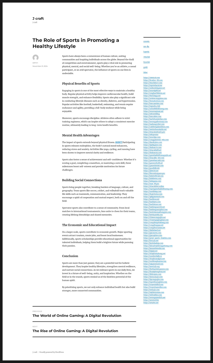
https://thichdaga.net (151, 96)
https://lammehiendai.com (154, 248)
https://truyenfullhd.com (153, 285)
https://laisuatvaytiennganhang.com (157, 246)
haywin (146, 52)
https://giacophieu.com (152, 235)
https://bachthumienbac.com (155, 119)
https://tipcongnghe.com (153, 279)
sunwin (146, 41)
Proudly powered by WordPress (51, 352)
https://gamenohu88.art (153, 163)
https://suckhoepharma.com (154, 261)
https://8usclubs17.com (152, 83)
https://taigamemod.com (153, 264)
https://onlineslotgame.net (154, 88)
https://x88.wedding (151, 114)
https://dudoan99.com (152, 153)
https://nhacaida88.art (152, 150)
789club (146, 57)
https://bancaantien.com (153, 103)
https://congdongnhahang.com (156, 222)
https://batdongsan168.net (154, 207)
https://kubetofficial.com (153, 176)
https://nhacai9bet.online (153, 186)
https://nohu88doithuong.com (155, 109)
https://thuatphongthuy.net (154, 272)
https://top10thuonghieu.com (155, 282)
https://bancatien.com (152, 116)
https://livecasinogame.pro (154, 173)
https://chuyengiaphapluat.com (156, 220)
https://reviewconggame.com (155, 98)
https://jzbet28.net (150, 171)
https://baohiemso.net (152, 204)
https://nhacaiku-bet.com (153, 158)
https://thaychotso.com (152, 194)
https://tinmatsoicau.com (153, 101)
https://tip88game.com (152, 145)
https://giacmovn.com (152, 233)
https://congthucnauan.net (154, 228)
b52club (146, 62)
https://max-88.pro (151, 184)
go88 (145, 67)
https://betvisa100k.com (153, 215)
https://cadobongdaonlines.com (156, 127)
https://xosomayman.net (153, 111)
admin (35, 63)
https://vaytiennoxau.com (153, 292)
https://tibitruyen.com (152, 274)
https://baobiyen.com (152, 202)
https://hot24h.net (150, 241)
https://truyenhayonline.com (155, 287)
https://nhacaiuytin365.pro (154, 132)
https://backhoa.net (151, 199)
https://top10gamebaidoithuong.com (158, 189)
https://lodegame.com (152, 181)
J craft (38, 18)
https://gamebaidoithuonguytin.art (157, 155)
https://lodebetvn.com (152, 178)
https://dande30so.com (152, 142)
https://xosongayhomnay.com (155, 122)
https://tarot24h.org (151, 266)
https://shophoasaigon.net (154, 259)
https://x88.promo (150, 135)
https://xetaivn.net (150, 303)
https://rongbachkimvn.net (154, 93)
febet (145, 72)
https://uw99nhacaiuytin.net (155, 129)
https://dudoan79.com (152, 147)
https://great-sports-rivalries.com (157, 238)
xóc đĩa (146, 47)
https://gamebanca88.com (153, 160)
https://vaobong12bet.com (153, 124)
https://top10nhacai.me (152, 85)
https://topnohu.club (151, 106)
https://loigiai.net (150, 251)
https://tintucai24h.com (153, 277)
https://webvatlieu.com (152, 295)
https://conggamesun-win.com (156, 140)
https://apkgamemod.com (153, 197)
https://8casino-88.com (153, 80)
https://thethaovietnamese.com (156, 269)
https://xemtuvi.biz (151, 300)
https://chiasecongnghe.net (154, 217)
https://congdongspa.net (153, 225)
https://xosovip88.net (152, 91)
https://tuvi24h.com (151, 290)
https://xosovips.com (151, 137)
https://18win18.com (151, 78)
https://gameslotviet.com (153, 166)
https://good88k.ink (151, 168)
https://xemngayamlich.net (154, 297)
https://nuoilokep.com (152, 191)
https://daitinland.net (152, 230)
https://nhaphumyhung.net (154, 254)
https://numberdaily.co (152, 256)
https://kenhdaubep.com (153, 243)
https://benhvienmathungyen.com (157, 212)
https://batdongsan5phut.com (155, 210)
